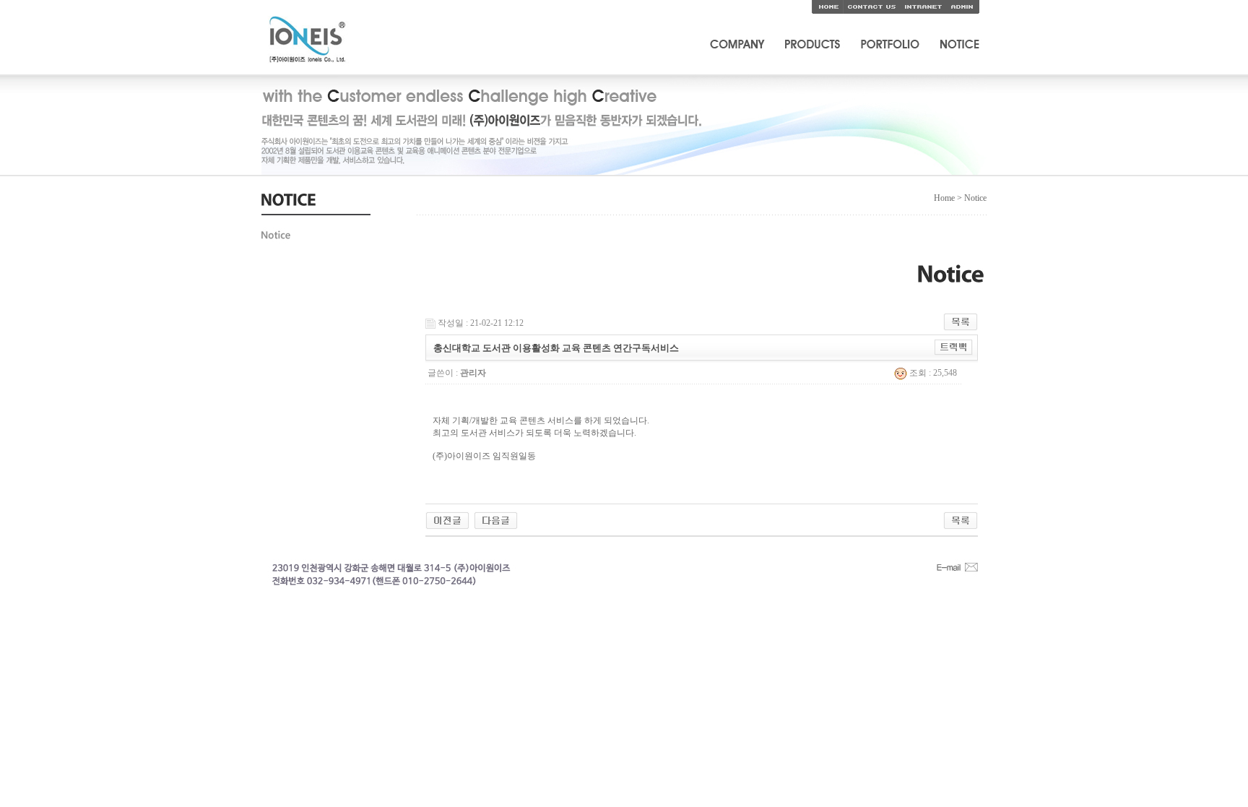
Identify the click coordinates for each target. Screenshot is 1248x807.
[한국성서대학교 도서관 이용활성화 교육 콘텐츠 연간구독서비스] (447, 519)
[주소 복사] (954, 347)
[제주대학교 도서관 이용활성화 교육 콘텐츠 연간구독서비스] (496, 519)
